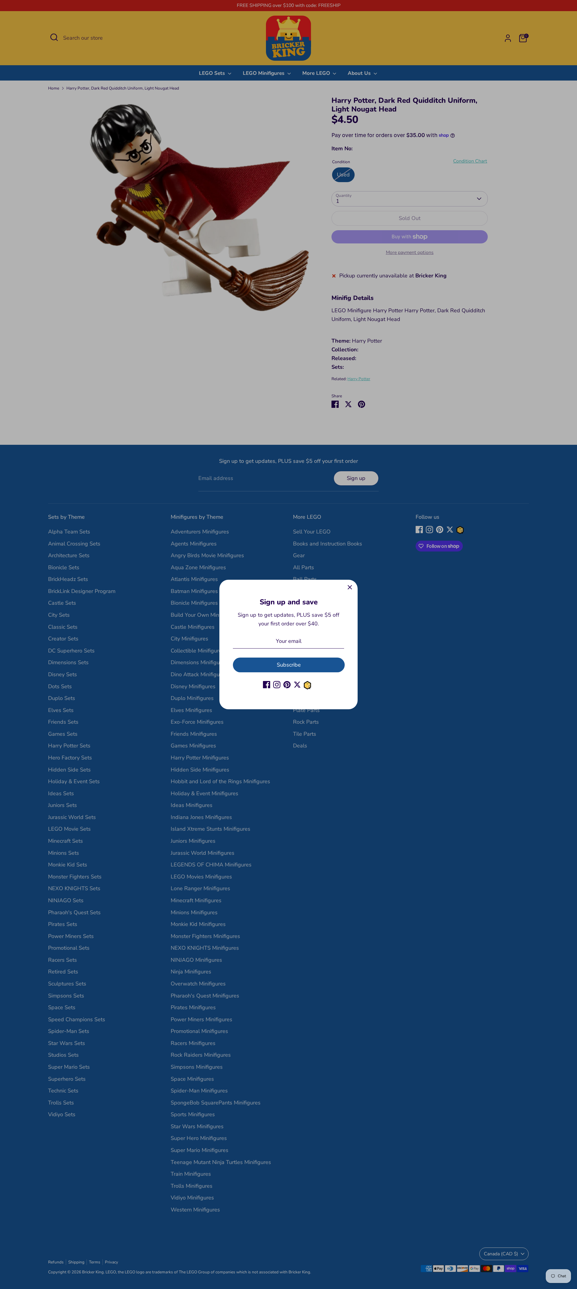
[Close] (349, 587)
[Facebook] (266, 684)
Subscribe (289, 664)
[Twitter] (297, 684)
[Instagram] (276, 684)
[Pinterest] (287, 684)
